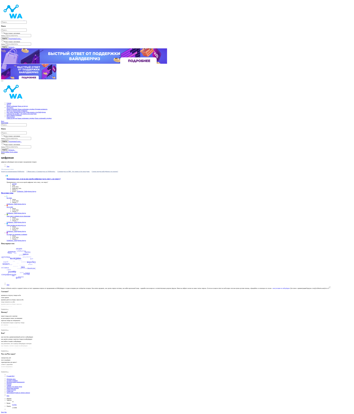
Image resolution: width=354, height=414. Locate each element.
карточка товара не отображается (10, 320)
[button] (2, 80)
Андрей (14, 184)
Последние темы (7, 193)
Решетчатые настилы (13, 388)
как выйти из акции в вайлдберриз (11, 341)
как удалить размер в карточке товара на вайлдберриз (16, 339)
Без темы (9, 198)
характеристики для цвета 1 (9, 362)
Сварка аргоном (11, 389)
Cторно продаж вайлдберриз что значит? (105, 171)
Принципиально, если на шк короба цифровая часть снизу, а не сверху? (34, 179)
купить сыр (10, 391)
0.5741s (14, 404)
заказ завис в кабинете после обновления (18, 216)
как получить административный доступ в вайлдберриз (17, 337)
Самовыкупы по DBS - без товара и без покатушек (73, 171)
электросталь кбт (6, 358)
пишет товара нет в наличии (9, 316)
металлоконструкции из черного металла (18, 392)
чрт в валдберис (5, 360)
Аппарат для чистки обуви (14, 386)
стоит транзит (5, 297)
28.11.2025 (10, 207)
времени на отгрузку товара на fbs (11, 295)
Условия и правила (12, 380)
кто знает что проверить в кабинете (17, 234)
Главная (9, 385)
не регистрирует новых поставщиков (11, 318)
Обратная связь (11, 379)
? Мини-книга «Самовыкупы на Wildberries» (40, 171)
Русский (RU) (11, 376)
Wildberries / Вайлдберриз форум (26, 191)
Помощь (9, 383)
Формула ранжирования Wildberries (12, 171)
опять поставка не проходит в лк (16, 225)
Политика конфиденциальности (15, 382)
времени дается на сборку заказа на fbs (12, 300)
